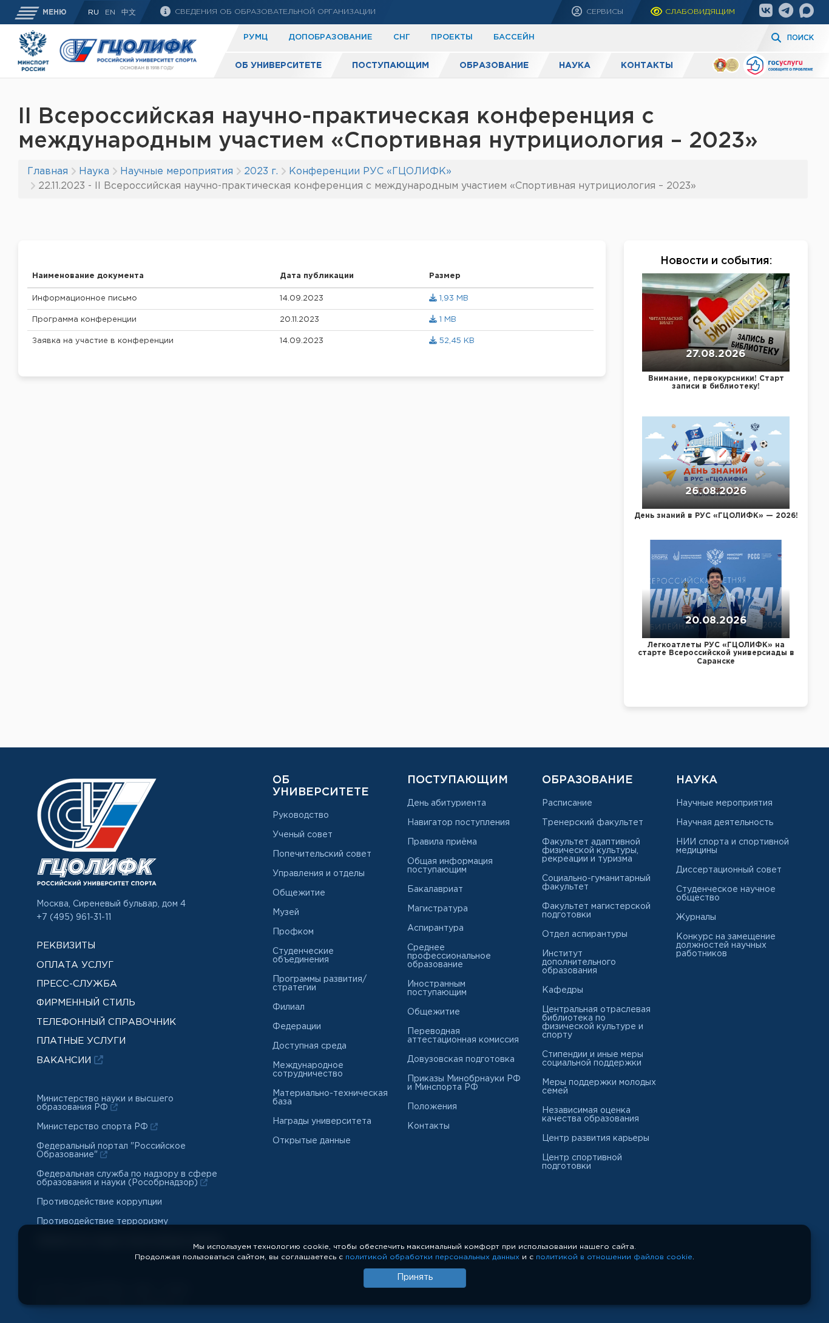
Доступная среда (309, 1046)
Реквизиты (65, 946)
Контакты (647, 65)
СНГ (401, 37)
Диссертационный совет (729, 870)
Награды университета (321, 1121)
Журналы (696, 917)
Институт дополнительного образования (579, 962)
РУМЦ (255, 37)
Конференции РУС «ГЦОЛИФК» (370, 171)
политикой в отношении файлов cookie (614, 1257)
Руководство (300, 815)
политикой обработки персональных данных (432, 1257)
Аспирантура (435, 928)
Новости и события (715, 261)
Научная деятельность (724, 822)
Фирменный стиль (85, 1003)
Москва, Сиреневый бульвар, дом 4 (111, 904)
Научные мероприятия (176, 171)
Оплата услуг (74, 965)
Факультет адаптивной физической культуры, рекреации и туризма (591, 850)
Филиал (288, 1007)
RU (93, 12)
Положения (432, 1106)
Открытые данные (311, 1140)
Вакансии (65, 1060)
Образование (494, 65)
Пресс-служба (76, 984)
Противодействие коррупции (99, 1202)
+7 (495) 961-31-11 (73, 917)
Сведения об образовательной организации (274, 12)
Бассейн (514, 37)
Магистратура (437, 909)
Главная (47, 171)
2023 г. (261, 171)
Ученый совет (302, 834)
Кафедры (562, 990)
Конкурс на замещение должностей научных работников (726, 945)
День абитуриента (446, 803)
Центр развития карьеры (595, 1138)
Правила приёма (442, 842)
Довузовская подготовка (461, 1059)
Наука (574, 65)
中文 (128, 12)
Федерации (296, 1026)
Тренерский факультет (592, 822)
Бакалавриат (435, 889)
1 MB (446, 319)
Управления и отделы (318, 873)
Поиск (800, 38)
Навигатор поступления (458, 822)
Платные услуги (81, 1041)
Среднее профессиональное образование (449, 956)
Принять (415, 1277)
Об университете (278, 65)
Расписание (567, 803)
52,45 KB (456, 341)
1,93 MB (453, 298)
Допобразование (330, 37)
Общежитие (298, 893)
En (110, 12)
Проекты (452, 37)
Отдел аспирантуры (585, 934)
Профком (293, 932)
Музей (285, 912)
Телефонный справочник (106, 1022)
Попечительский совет (321, 854)
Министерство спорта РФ (93, 1127)
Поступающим (390, 65)
